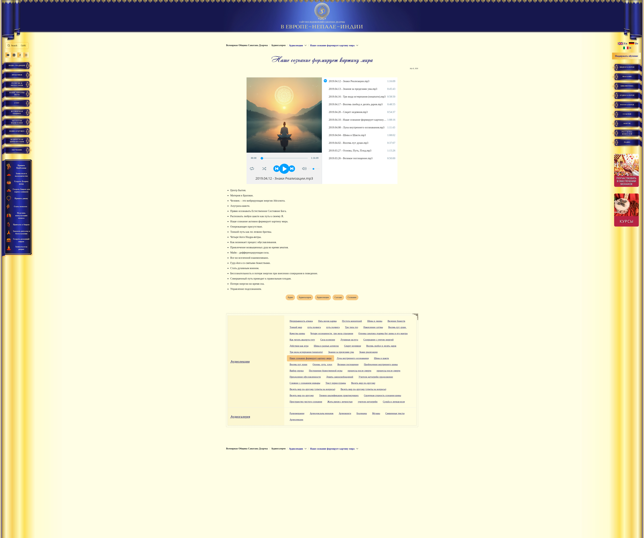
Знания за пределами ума (341, 352)
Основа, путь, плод (322, 364)
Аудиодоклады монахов (321, 413)
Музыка (376, 413)
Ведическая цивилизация (17, 141)
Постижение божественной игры (325, 370)
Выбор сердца (297, 370)
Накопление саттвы (373, 327)
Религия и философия (17, 84)
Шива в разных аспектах (326, 346)
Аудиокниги (345, 413)
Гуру (16, 103)
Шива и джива (374, 321)
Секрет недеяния (352, 346)
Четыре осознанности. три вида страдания (331, 333)
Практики (17, 75)
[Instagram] (26, 55)
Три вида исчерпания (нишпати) (306, 352)
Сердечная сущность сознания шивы (382, 395)
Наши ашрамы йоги (17, 94)
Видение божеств (396, 321)
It (630, 48)
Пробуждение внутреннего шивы (381, 364)
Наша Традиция (17, 65)
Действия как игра (299, 346)
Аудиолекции (240, 361)
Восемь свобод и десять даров (381, 346)
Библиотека (627, 86)
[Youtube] (8, 55)
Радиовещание (297, 413)
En (625, 43)
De (636, 43)
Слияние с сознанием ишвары (305, 383)
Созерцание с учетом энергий (378, 339)
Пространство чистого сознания (306, 401)
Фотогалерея (627, 105)
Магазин (627, 76)
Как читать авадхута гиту (302, 339)
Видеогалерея (627, 67)
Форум (627, 123)
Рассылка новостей (627, 133)
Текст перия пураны (336, 383)
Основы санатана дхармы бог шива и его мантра (383, 333)
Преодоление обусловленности (305, 377)
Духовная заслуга (349, 339)
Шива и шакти (381, 358)
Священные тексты (395, 413)
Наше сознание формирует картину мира (310, 358)
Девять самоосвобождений (339, 377)
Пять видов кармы (327, 321)
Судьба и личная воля (394, 401)
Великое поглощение (348, 364)
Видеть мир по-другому (363, 383)
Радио (627, 142)
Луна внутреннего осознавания (353, 358)
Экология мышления (17, 122)
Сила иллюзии (327, 339)
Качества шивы (297, 333)
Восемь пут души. (397, 327)
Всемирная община (17, 112)
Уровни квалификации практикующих (339, 395)
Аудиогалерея (240, 416)
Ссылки (627, 114)
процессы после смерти (359, 370)
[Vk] (14, 55)
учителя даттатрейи (368, 401)
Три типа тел (351, 327)
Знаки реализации (368, 352)
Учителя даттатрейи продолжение (376, 377)
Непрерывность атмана (301, 321)
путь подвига (314, 327)
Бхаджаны (362, 413)
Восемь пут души (298, 364)
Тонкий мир (296, 327)
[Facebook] (20, 55)
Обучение (17, 150)
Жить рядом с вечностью (340, 401)
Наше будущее (17, 131)
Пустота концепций (352, 321)
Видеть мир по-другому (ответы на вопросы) (312, 389)
